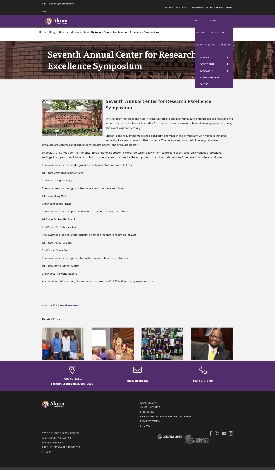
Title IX (46, 452)
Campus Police (150, 407)
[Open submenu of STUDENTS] (227, 57)
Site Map (145, 426)
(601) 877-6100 (203, 381)
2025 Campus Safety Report (61, 433)
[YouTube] (224, 433)
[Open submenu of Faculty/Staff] (227, 64)
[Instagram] (231, 433)
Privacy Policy (150, 421)
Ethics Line (147, 412)
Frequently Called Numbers (61, 447)
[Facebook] (211, 433)
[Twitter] (217, 433)
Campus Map (148, 403)
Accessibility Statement (58, 438)
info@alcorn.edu (137, 381)
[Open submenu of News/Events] (227, 71)
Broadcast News (69, 305)
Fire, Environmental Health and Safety (166, 416)
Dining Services (52, 442)
